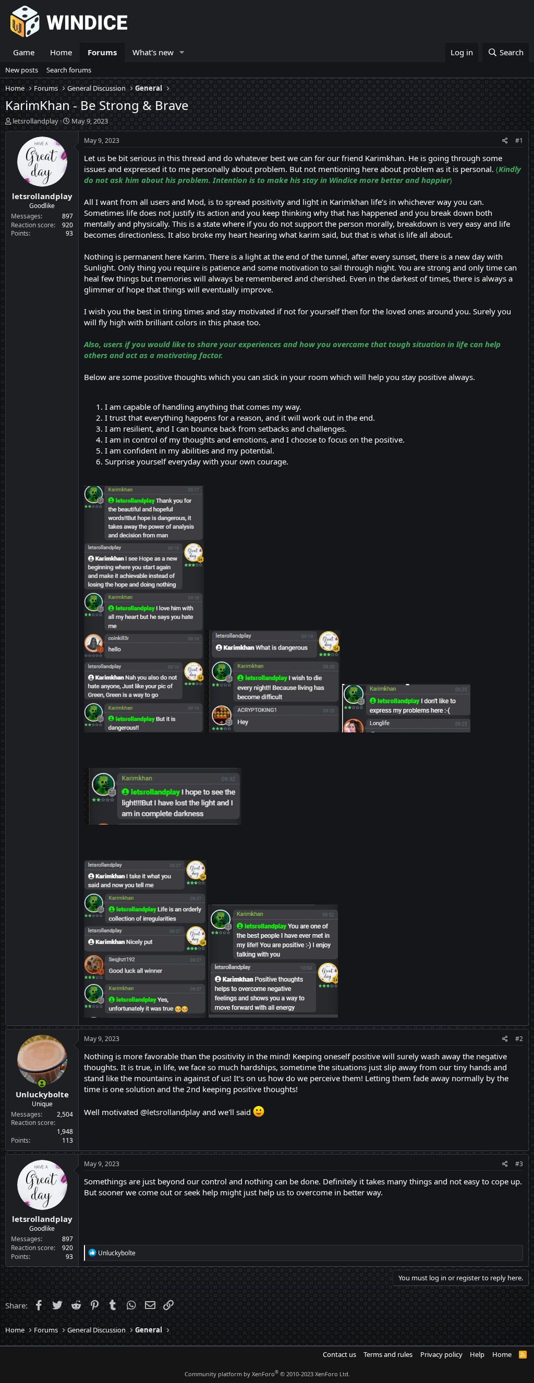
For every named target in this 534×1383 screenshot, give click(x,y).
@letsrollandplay (170, 1112)
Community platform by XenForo (267, 1374)
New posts (21, 70)
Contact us (339, 1354)
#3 (519, 1163)
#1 (519, 140)
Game (23, 52)
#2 (519, 1038)
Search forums (68, 70)
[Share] (505, 141)
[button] (182, 52)
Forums (102, 52)
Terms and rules (387, 1354)
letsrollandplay (35, 121)
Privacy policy (441, 1354)
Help (477, 1354)
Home (61, 52)
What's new (153, 52)
